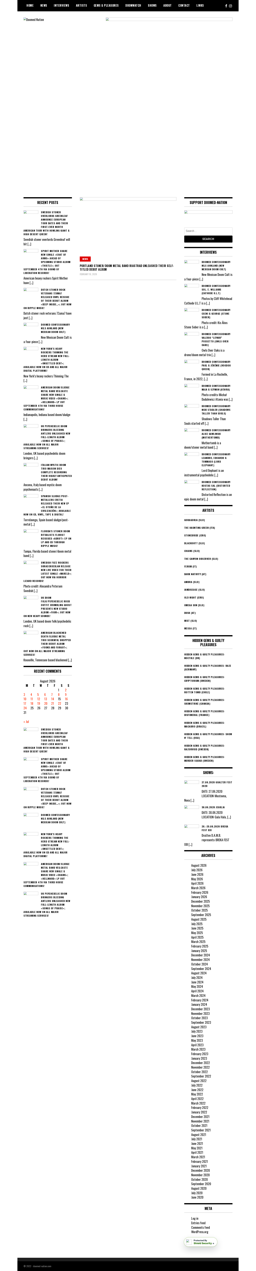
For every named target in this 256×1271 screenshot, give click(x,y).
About (167, 5)
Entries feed (198, 1223)
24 (25, 708)
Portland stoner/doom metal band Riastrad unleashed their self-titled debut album (127, 268)
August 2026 (199, 865)
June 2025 (197, 928)
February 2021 (199, 1161)
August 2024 (199, 973)
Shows (152, 5)
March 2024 (198, 995)
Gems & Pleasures (106, 5)
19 (38, 703)
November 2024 (200, 959)
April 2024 (197, 991)
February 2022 (199, 1107)
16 (66, 699)
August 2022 (199, 1080)
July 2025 (197, 923)
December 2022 (200, 1062)
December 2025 (200, 901)
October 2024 (199, 964)
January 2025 (199, 950)
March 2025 (198, 941)
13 (45, 699)
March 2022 (198, 1103)
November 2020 (200, 1175)
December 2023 (200, 1009)
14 (52, 699)
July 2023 (197, 1031)
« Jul (26, 721)
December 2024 (200, 955)
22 (59, 703)
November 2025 (200, 906)
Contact (184, 5)
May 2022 (197, 1094)
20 (45, 703)
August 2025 (199, 919)
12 (38, 699)
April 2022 (197, 1098)
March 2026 (198, 888)
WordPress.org (199, 1231)
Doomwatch (133, 5)
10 (25, 699)
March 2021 (198, 1157)
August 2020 (199, 1188)
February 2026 (199, 892)
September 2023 (201, 1022)
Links (200, 5)
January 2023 (199, 1058)
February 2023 (199, 1053)
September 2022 (201, 1076)
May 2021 (197, 1148)
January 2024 (199, 1004)
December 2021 (200, 1116)
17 (25, 703)
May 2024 (197, 986)
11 (31, 699)
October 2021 (199, 1125)
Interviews (61, 5)
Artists (81, 5)
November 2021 (200, 1121)
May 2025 (197, 932)
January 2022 (199, 1112)
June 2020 (197, 1197)
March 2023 (198, 1049)
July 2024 (197, 977)
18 (31, 703)
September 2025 (201, 914)
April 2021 (197, 1152)
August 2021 (198, 1134)
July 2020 (197, 1193)
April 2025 (197, 937)
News (43, 5)
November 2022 (200, 1067)
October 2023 (199, 1018)
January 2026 (199, 896)
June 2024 (197, 982)
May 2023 (197, 1040)
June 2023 (197, 1036)
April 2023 (197, 1045)
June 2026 (197, 874)
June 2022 (197, 1089)
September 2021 (201, 1130)
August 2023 (199, 1027)
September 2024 (201, 968)
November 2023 (200, 1013)
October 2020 (199, 1179)
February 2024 (199, 1000)
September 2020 (201, 1183)
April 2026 (197, 883)
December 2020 (200, 1170)
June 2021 (197, 1143)
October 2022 (199, 1071)
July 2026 (197, 870)
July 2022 (197, 1085)
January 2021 (199, 1166)
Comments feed (200, 1227)
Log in (194, 1218)
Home (30, 5)
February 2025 (199, 946)
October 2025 (199, 910)
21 (52, 703)
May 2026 (197, 879)
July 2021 (196, 1139)
